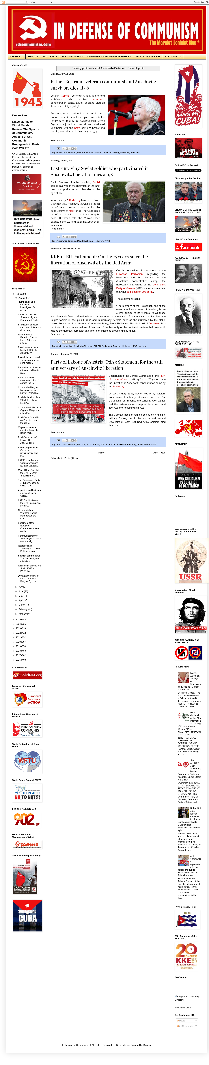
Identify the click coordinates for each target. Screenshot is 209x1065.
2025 (18, 619)
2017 (18, 655)
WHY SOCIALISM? (72, 56)
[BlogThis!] (66, 148)
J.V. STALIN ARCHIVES (148, 56)
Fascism (117, 346)
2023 (18, 628)
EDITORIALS (50, 56)
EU (95, 346)
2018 (18, 650)
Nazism (142, 346)
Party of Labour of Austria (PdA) (110, 444)
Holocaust (135, 152)
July (21, 586)
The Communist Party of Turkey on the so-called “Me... (29, 483)
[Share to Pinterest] (75, 148)
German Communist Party (106, 152)
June (21, 591)
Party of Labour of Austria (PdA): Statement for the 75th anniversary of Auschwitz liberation (107, 365)
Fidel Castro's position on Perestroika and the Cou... (29, 420)
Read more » (57, 140)
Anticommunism (65, 346)
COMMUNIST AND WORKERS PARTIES (109, 56)
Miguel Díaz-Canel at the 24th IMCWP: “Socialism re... (28, 473)
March (22, 604)
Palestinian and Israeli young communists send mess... (29, 360)
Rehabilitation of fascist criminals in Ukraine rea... (29, 370)
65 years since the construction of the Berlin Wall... (28, 430)
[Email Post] (58, 148)
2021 (18, 637)
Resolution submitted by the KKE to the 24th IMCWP (28, 350)
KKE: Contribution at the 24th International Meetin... (29, 503)
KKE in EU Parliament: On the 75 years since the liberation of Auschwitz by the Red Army (99, 259)
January (23, 613)
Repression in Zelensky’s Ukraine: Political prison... (29, 548)
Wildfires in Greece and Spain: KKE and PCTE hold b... (29, 568)
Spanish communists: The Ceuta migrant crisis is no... (29, 558)
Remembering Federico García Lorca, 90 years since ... (27, 338)
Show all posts (136, 68)
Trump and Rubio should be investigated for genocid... (26, 305)
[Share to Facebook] (72, 148)
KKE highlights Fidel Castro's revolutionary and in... (28, 451)
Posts (182, 1020)
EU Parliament (105, 346)
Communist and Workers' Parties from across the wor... (27, 514)
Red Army (98, 241)
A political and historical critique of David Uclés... (29, 493)
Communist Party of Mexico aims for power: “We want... (28, 390)
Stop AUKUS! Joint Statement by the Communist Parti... (28, 317)
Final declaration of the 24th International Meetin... (29, 400)
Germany (124, 152)
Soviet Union (144, 444)
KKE (135, 346)
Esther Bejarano (85, 152)
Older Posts (159, 452)
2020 (18, 642)
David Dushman (85, 241)
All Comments (186, 1026)
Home (101, 452)
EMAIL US (33, 56)
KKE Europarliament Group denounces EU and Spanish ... (28, 463)
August (22, 298)
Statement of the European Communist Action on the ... (28, 527)
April (21, 600)
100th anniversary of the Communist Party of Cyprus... (28, 578)
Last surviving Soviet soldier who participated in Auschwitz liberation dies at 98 (100, 171)
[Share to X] (69, 148)
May (21, 596)
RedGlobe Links (183, 1007)
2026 (18, 294)
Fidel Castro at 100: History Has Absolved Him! (27, 440)
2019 (18, 646)
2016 (18, 659)
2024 (18, 624)
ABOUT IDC (16, 56)
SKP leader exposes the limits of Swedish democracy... (29, 327)
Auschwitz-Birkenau (66, 152)
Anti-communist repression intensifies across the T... (29, 380)
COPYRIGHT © (173, 56)
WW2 (107, 241)
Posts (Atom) (71, 458)
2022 (18, 632)
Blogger (147, 1045)
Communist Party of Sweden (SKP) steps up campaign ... (29, 538)
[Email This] (63, 148)
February (23, 609)
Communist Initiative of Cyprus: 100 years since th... (29, 410)
